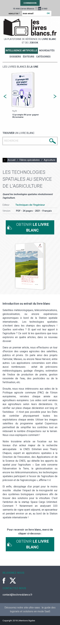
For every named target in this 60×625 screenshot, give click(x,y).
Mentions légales (27, 620)
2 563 (44, 8)
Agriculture (49, 160)
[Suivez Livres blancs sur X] (13, 580)
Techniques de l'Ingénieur (30, 205)
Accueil (11, 160)
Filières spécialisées (30, 160)
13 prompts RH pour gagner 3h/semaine (25, 115)
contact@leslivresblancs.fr (17, 594)
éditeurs (28, 56)
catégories (43, 56)
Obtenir (32, 227)
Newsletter (14, 13)
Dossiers (15, 56)
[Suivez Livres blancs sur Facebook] (6, 580)
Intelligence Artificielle (21, 50)
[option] (30, 95)
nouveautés (47, 50)
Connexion (30, 3)
